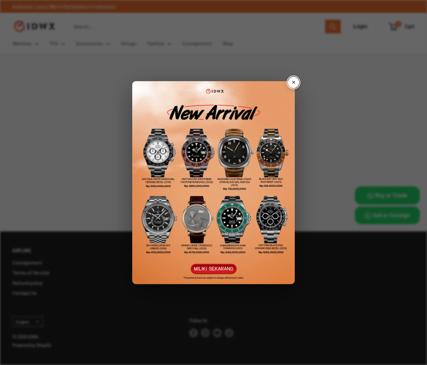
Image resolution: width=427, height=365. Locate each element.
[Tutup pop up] (293, 82)
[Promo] (213, 182)
